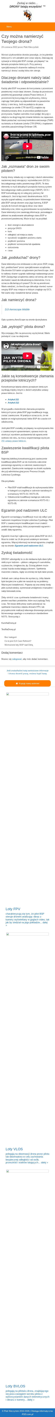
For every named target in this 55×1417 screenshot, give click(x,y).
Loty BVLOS (15, 1386)
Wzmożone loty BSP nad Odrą (19, 645)
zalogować (17, 659)
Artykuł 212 (13, 402)
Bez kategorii (10, 637)
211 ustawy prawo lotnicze (13, 441)
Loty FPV (13, 909)
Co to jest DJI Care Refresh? (18, 641)
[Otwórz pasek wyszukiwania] (51, 24)
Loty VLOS (14, 1149)
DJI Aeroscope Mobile (17, 309)
